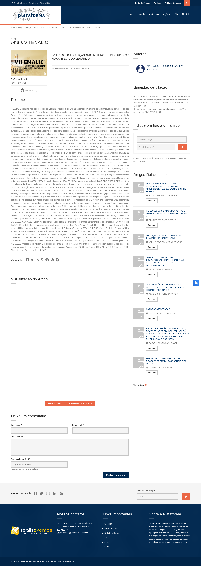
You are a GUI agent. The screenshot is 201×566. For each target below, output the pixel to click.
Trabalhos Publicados (148, 14)
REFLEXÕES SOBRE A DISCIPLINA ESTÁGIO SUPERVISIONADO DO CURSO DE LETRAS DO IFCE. (167, 213)
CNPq (107, 547)
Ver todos (138, 385)
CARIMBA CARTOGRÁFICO (158, 309)
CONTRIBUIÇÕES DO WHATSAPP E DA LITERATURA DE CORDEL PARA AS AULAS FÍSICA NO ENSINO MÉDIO (165, 287)
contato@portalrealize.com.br (75, 533)
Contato (186, 14)
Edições (166, 14)
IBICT (106, 538)
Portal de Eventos (142, 3)
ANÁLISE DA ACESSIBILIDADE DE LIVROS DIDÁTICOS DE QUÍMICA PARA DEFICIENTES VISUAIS (166, 361)
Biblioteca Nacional (112, 533)
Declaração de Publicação (81, 403)
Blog (177, 14)
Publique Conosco (173, 3)
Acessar (152, 200)
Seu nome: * (16, 425)
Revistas (157, 3)
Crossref (108, 524)
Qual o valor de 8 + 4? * (21, 459)
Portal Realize (110, 528)
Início (131, 14)
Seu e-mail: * (78, 425)
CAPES (107, 542)
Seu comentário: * (19, 436)
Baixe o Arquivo (56, 403)
